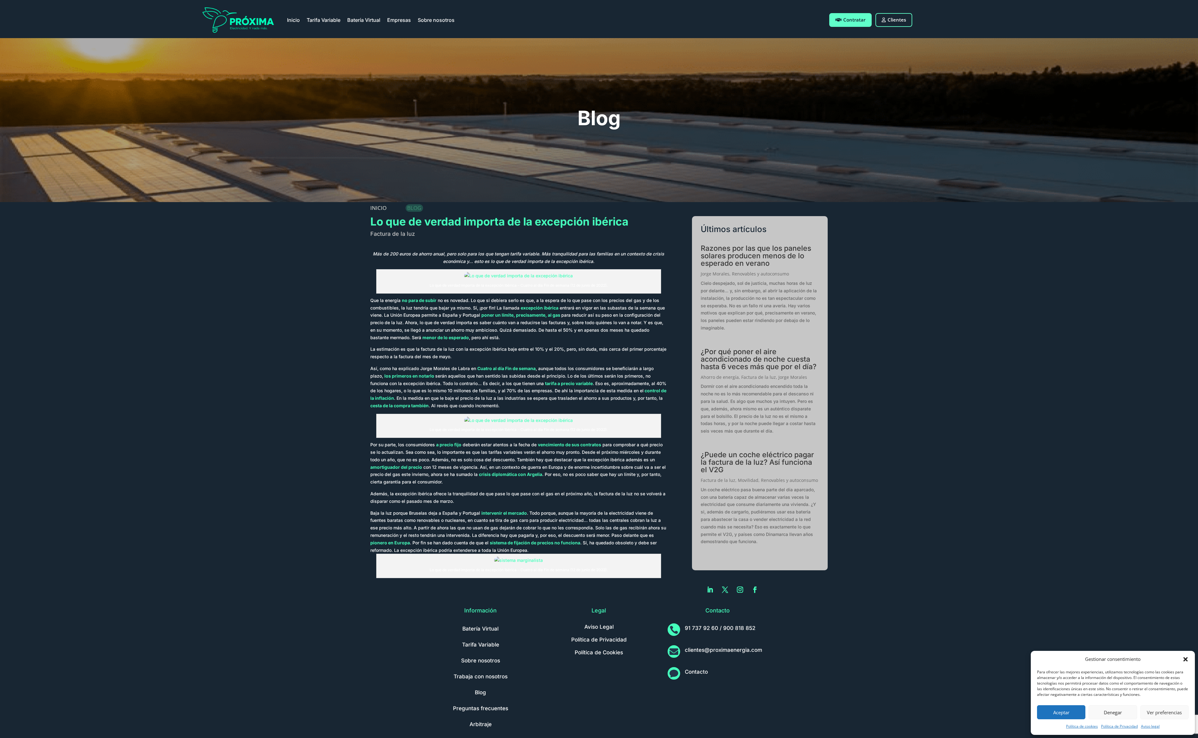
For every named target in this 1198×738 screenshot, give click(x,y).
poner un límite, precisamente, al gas (520, 315)
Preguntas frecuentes (480, 708)
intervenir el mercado (504, 513)
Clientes (897, 20)
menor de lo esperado (445, 337)
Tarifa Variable (323, 20)
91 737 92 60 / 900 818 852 (720, 628)
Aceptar (1061, 712)
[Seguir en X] (725, 589)
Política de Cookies (599, 652)
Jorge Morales (715, 274)
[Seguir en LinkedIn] (710, 589)
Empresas (399, 20)
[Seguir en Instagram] (740, 589)
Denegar (1113, 712)
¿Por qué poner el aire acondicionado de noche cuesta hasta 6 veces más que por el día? (758, 359)
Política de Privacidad (1119, 726)
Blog (480, 692)
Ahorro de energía (720, 377)
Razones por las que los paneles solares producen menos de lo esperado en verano (756, 256)
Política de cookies (1082, 726)
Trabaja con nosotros (481, 676)
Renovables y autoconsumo (760, 274)
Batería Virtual (363, 20)
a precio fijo (448, 444)
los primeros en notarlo (409, 376)
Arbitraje (481, 724)
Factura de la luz (392, 233)
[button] (1185, 659)
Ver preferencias (1164, 712)
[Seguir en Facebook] (755, 589)
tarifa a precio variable (569, 383)
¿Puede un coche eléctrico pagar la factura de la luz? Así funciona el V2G (757, 462)
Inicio (293, 20)
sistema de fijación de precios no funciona (535, 542)
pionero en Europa (390, 542)
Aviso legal (1150, 726)
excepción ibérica (539, 307)
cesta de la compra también (399, 405)
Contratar (854, 20)
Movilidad (748, 480)
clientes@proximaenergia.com (723, 650)
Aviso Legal (599, 627)
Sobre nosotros (436, 20)
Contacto (696, 672)
